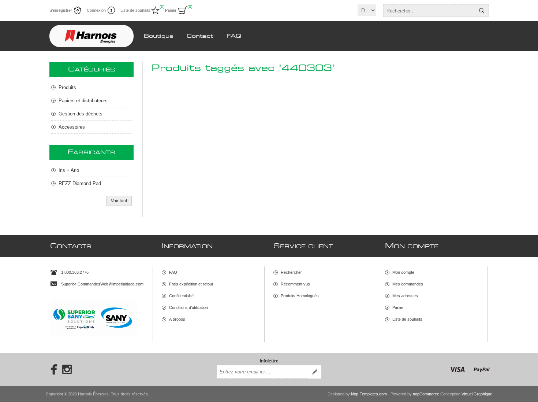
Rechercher (481, 10)
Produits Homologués (300, 296)
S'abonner (314, 372)
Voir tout (119, 200)
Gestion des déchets (80, 114)
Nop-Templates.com (369, 394)
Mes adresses (405, 296)
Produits (67, 87)
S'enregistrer (60, 10)
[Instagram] (67, 369)
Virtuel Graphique (477, 394)
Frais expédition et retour (191, 284)
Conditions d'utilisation (188, 307)
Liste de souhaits (407, 319)
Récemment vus (295, 284)
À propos (177, 319)
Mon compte (403, 272)
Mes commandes (407, 284)
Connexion (96, 10)
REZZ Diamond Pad (80, 183)
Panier (398, 307)
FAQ (173, 272)
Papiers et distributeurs (83, 100)
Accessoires (72, 127)
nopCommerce (426, 394)
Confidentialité (181, 296)
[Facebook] (51, 369)
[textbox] (429, 10)
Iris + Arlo (69, 170)
